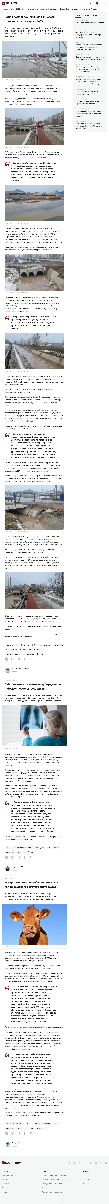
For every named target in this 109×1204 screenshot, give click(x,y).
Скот (57, 1124)
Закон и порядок (72, 9)
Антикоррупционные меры (52, 1188)
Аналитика (6, 1184)
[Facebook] (24, 659)
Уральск (25, 645)
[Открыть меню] (105, 3)
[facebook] (85, 1163)
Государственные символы (52, 1184)
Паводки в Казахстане (30, 649)
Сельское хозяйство (15, 1124)
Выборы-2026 (14, 9)
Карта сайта (87, 1175)
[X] (30, 659)
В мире (4, 1192)
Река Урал (58, 645)
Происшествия (7, 1175)
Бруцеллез (42, 1128)
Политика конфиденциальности (54, 1180)
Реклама (86, 1184)
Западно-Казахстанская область (20, 654)
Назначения (85, 9)
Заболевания (53, 848)
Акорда (94, 9)
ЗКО (34, 645)
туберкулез (39, 848)
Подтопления (12, 645)
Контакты (86, 1180)
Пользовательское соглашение (54, 1175)
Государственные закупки (52, 1192)
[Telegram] (18, 659)
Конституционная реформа (36, 9)
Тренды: (5, 9)
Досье (62, 9)
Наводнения (44, 645)
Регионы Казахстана (22, 848)
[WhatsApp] (12, 659)
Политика (5, 1180)
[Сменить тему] (98, 3)
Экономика (6, 1188)
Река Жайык (11, 649)
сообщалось (15, 837)
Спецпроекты (53, 9)
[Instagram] (6, 659)
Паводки (41, 654)
